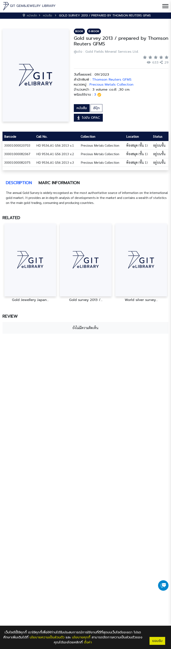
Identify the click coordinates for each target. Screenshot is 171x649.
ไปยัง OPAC (90, 117)
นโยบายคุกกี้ (81, 637)
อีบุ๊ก (96, 108)
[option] (30, 263)
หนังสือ (82, 108)
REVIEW (10, 316)
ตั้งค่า (88, 642)
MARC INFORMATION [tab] (59, 182)
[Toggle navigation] (165, 6)
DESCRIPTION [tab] (19, 182)
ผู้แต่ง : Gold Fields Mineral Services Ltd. (106, 51)
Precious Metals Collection (111, 84)
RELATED (11, 217)
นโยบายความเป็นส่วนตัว (47, 637)
